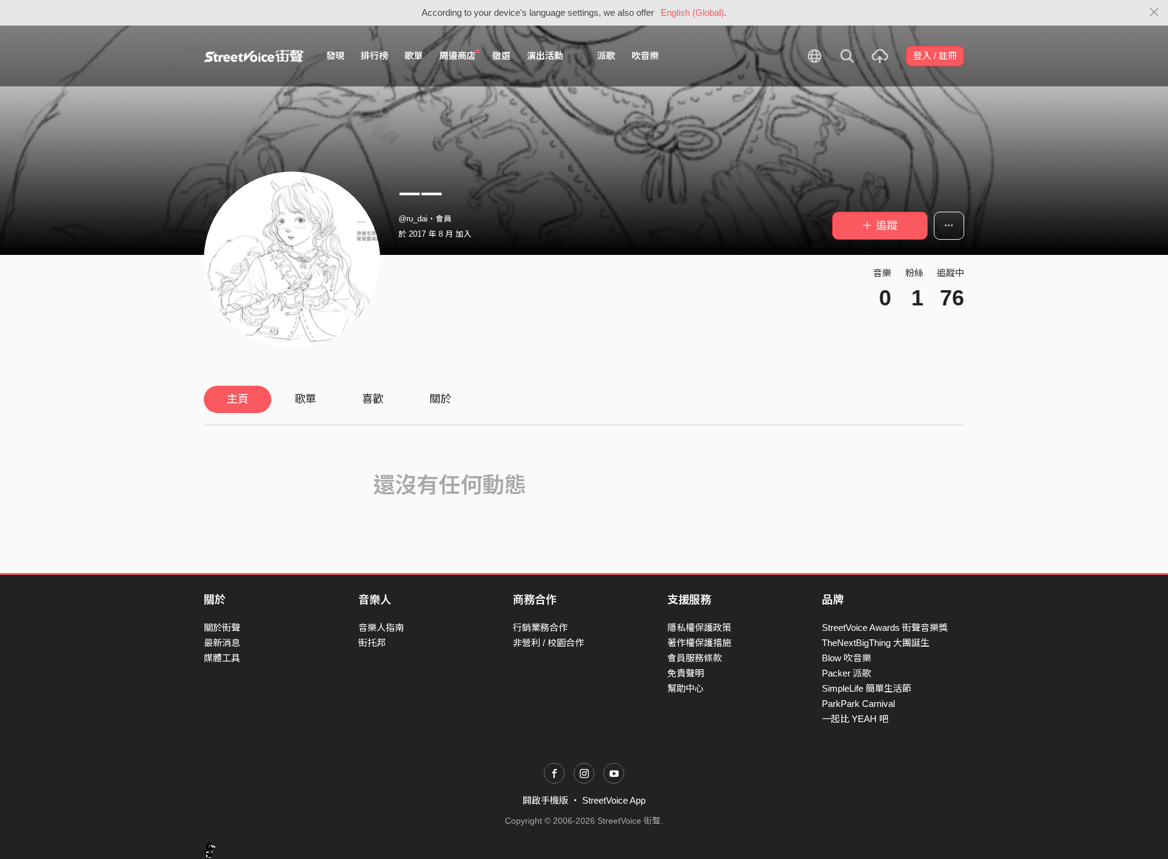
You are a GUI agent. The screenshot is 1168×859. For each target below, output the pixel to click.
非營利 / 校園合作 (548, 643)
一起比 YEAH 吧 (855, 719)
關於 (440, 399)
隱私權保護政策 (699, 627)
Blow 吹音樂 (846, 658)
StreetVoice (254, 56)
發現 (335, 55)
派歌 (606, 55)
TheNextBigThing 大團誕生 (876, 643)
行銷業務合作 (540, 627)
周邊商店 (457, 55)
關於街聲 (222, 627)
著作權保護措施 (699, 643)
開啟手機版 (545, 800)
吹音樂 (645, 55)
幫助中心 (685, 688)
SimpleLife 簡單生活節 (866, 688)
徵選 (501, 55)
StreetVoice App (613, 800)
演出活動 (545, 55)
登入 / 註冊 (935, 55)
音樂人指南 (381, 627)
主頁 (238, 399)
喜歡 (373, 399)
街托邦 (372, 643)
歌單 (414, 55)
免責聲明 (685, 673)
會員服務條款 (694, 658)
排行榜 (374, 55)
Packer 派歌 (846, 673)
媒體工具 (222, 658)
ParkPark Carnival (858, 703)
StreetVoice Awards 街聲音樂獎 (885, 627)
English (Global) (692, 12)
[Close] (1154, 12)
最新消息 (222, 643)
